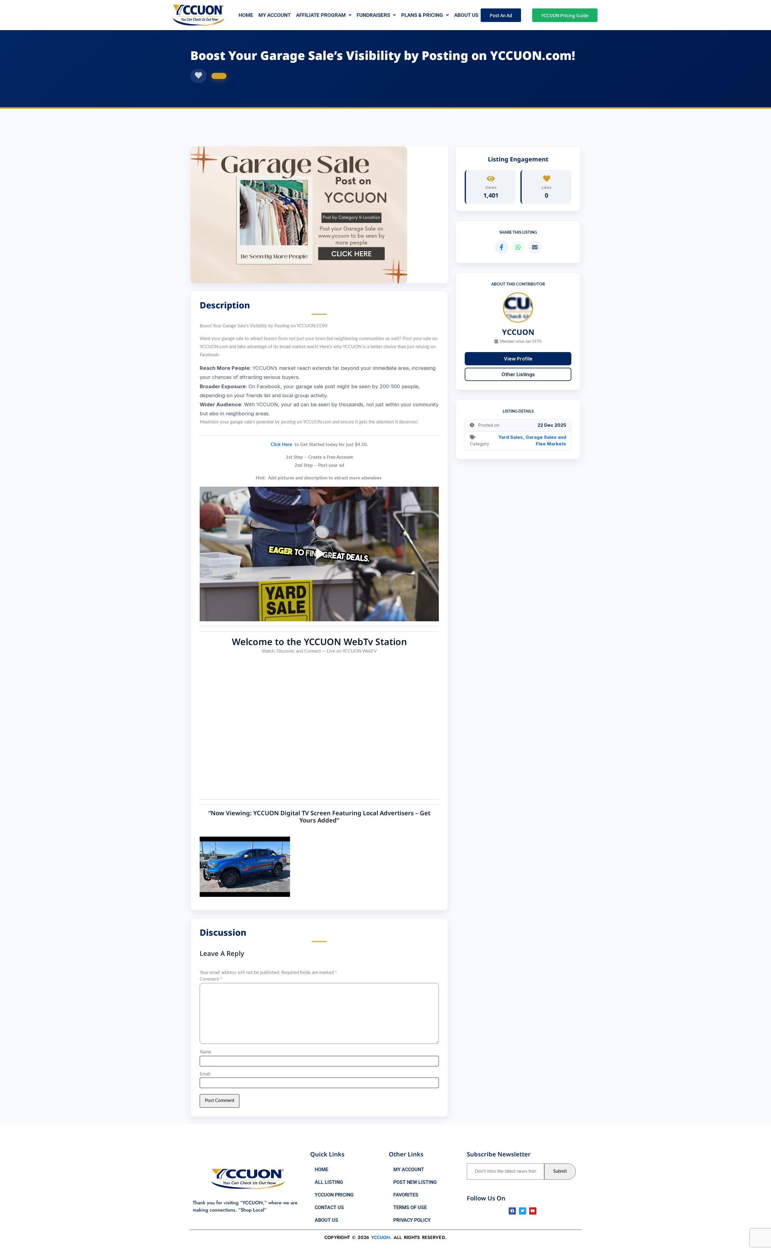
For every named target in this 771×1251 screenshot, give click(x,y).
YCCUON (380, 1237)
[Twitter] (522, 1211)
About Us (326, 1220)
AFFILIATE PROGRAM (321, 15)
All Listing (329, 1182)
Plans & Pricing (422, 15)
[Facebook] (512, 1211)
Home (246, 15)
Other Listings (518, 374)
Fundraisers (373, 15)
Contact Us (329, 1207)
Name (205, 1052)
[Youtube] (532, 1211)
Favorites (405, 1195)
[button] (323, 15)
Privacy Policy (412, 1220)
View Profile (518, 358)
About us (466, 15)
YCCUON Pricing (334, 1195)
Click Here (281, 444)
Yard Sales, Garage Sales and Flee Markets (532, 440)
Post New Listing (415, 1182)
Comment (211, 979)
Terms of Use (410, 1207)
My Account (274, 15)
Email (205, 1074)
